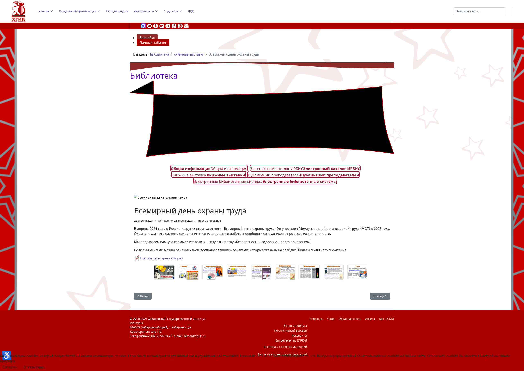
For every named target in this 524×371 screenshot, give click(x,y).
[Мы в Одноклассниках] (155, 25)
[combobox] (479, 11)
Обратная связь (350, 319)
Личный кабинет (153, 42)
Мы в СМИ (386, 319)
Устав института (295, 326)
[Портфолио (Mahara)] (174, 25)
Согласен (10, 367)
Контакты (316, 319)
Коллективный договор (290, 330)
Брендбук (147, 37)
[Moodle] (161, 25)
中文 (191, 11)
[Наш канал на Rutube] (167, 25)
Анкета (370, 319)
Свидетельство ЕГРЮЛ (291, 340)
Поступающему (117, 11)
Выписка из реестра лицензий (285, 347)
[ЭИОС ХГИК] (180, 25)
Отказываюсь (34, 367)
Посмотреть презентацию (161, 258)
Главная (43, 11)
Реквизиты (299, 335)
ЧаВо (330, 319)
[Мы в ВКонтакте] (149, 25)
